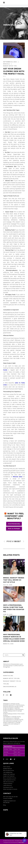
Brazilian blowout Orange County (13, 706)
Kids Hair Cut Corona (8, 781)
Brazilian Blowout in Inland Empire (13, 705)
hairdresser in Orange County (12, 716)
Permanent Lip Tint (8, 787)
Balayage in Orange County (11, 703)
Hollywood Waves (7, 783)
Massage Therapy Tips (11, 681)
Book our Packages (14, 528)
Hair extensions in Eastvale (11, 718)
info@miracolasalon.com (9, 800)
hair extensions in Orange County (13, 719)
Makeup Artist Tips (10, 65)
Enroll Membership (14, 523)
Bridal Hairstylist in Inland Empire (13, 709)
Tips (4, 683)
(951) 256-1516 (6, 802)
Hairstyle (6, 675)
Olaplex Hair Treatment (9, 774)
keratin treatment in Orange (11, 722)
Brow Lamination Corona (9, 778)
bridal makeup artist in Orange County (12, 711)
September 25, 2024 (10, 61)
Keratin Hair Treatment (8, 776)
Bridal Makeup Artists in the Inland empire (13, 714)
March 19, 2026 (8, 643)
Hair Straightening (7, 772)
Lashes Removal (7, 785)
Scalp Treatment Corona (9, 779)
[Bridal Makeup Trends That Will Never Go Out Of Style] (14, 566)
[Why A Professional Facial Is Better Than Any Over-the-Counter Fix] (14, 594)
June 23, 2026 (7, 614)
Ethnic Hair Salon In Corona (10, 789)
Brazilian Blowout (7, 768)
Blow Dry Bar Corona (8, 770)
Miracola (6, 63)
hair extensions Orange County (12, 721)
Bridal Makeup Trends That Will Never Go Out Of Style (13, 580)
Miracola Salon (17, 476)
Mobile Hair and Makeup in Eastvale (11, 724)
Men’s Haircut (6, 766)
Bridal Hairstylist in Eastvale (11, 708)
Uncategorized (8, 686)
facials (5, 370)
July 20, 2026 (7, 584)
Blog (4, 805)
